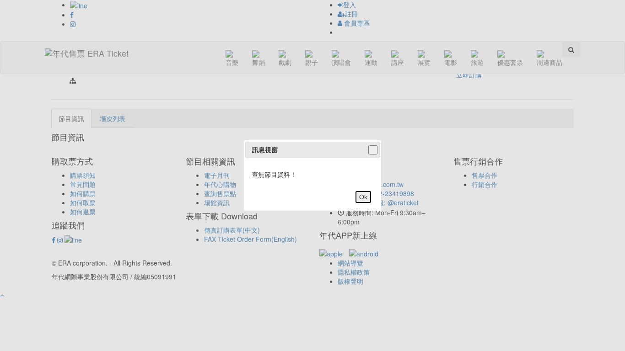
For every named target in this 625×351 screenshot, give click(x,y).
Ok (363, 197)
